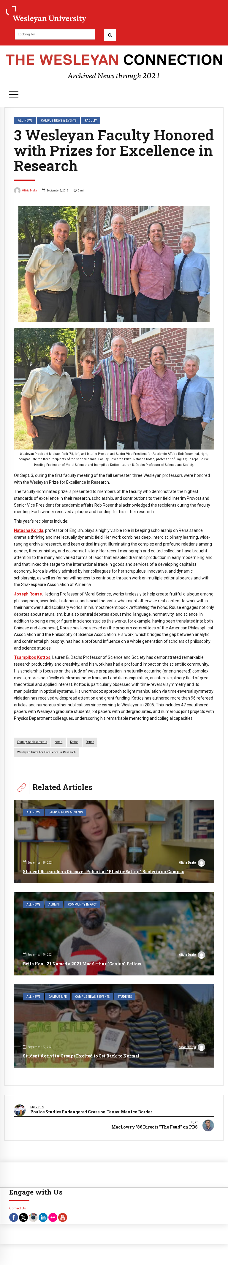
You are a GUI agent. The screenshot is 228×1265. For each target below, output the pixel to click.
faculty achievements (32, 742)
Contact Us (17, 1208)
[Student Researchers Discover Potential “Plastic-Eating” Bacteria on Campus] (114, 842)
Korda (58, 742)
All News (25, 120)
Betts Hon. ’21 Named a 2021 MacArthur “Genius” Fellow (82, 964)
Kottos (74, 742)
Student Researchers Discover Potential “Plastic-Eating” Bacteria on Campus (103, 871)
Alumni (54, 904)
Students (125, 997)
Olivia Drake (29, 190)
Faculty (91, 120)
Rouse (90, 742)
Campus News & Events (58, 120)
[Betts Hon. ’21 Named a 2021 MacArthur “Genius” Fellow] (114, 934)
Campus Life (57, 997)
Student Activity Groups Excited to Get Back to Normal (81, 1056)
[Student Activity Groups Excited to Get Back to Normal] (114, 1026)
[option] (114, 264)
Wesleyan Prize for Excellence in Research (46, 752)
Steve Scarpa (187, 1047)
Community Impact (82, 904)
